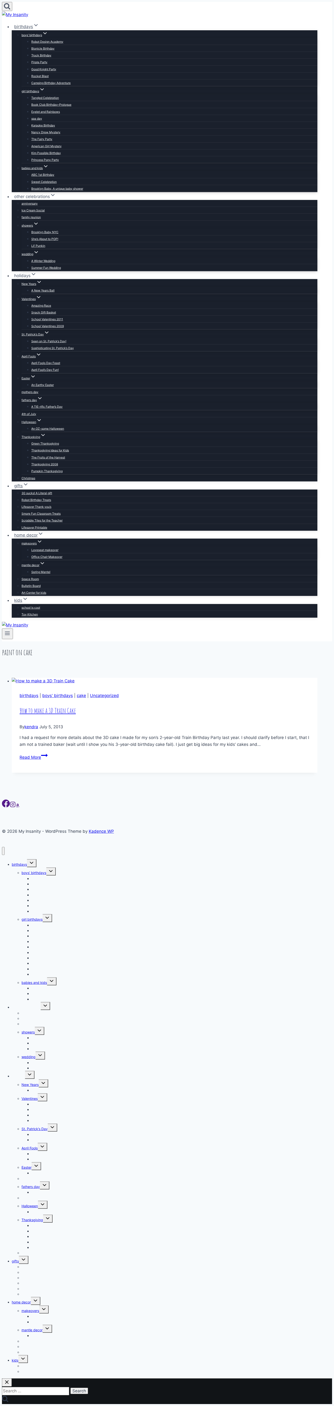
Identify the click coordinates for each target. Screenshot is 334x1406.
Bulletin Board (31, 586)
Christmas (28, 478)
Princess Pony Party (45, 160)
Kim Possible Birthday (46, 153)
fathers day (31, 1187)
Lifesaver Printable (34, 527)
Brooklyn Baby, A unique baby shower (57, 188)
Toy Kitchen (30, 614)
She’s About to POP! (44, 239)
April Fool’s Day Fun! (45, 370)
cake (81, 695)
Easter (27, 1167)
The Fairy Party (41, 139)
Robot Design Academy (47, 41)
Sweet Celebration (44, 182)
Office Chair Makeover (46, 557)
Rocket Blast (40, 76)
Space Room (30, 579)
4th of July (29, 414)
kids (15, 1360)
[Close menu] (3, 851)
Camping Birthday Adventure (51, 83)
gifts (15, 1261)
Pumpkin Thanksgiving (47, 471)
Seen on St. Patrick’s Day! (48, 341)
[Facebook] (6, 805)
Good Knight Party (43, 69)
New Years (30, 1085)
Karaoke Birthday (43, 125)
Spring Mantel (40, 572)
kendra (31, 726)
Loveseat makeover (44, 550)
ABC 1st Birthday (42, 175)
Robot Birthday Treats (36, 500)
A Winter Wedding (43, 261)
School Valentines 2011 (47, 319)
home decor (21, 1302)
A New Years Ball (43, 290)
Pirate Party (39, 62)
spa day (36, 118)
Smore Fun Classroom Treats (41, 513)
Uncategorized (104, 695)
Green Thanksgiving (45, 443)
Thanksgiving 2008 (44, 464)
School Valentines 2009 (47, 326)
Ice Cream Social (33, 210)
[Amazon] (18, 805)
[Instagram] (13, 805)
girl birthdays (32, 919)
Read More (34, 757)
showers (28, 1032)
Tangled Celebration (45, 98)
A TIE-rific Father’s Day (47, 406)
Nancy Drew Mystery (45, 132)
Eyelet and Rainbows (45, 112)
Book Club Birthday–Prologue (51, 104)
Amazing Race (41, 305)
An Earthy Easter (42, 385)
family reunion (31, 217)
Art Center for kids (34, 592)
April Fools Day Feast (45, 363)
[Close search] (7, 1382)
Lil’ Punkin (38, 246)
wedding (28, 1057)
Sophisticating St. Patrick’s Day (52, 348)
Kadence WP (101, 831)
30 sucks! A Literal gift (37, 493)
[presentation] (164, 681)
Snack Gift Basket (43, 312)
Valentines (30, 1098)
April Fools (30, 1148)
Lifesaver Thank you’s (36, 507)
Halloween (30, 1206)
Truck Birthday (41, 55)
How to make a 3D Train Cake (48, 710)
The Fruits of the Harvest (48, 457)
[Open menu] (7, 633)
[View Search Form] (7, 6)
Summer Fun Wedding (46, 268)
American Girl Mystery (46, 146)
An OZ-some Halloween (47, 428)
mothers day (30, 392)
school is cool (31, 607)
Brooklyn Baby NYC (44, 232)
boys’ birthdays (34, 873)
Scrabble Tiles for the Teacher (42, 520)
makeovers (30, 1311)
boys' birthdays (57, 695)
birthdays (29, 695)
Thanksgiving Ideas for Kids (50, 450)
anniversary (30, 203)
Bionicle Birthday (43, 48)
